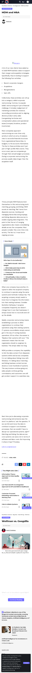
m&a (10, 457)
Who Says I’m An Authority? (13, 260)
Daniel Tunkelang (11, 530)
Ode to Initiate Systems (10, 504)
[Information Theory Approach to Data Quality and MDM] (25, 476)
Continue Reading (16, 600)
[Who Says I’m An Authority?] (16, 251)
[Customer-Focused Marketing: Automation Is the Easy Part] (25, 495)
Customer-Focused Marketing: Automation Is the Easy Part (10, 495)
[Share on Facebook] (16, 464)
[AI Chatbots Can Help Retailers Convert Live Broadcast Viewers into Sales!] (6, 629)
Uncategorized (7, 8)
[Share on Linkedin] (28, 464)
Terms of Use (16, 666)
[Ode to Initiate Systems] (25, 506)
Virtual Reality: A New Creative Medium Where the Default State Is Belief (15, 279)
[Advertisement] (16, 43)
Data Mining (6, 517)
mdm (14, 457)
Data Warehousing (26, 508)
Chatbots (14, 635)
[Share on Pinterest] (24, 464)
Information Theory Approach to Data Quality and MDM (10, 476)
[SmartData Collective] (7, 2)
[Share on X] (20, 464)
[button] (26, 663)
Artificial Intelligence (7, 643)
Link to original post (9, 447)
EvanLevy (8, 21)
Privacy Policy (6, 666)
